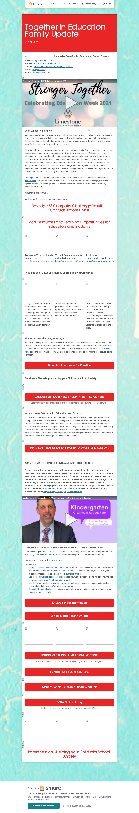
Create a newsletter (43, 805)
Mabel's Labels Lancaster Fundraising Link (69, 687)
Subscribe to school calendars (42, 589)
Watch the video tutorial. (59, 580)
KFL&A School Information (69, 602)
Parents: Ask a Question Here (69, 672)
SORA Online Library (69, 702)
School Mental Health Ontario (69, 615)
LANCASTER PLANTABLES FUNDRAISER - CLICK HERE (70, 396)
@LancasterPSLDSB (42, 72)
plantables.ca (30, 180)
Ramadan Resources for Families (69, 365)
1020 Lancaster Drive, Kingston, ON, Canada (53, 66)
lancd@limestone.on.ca (41, 60)
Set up (31, 568)
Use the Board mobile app (40, 583)
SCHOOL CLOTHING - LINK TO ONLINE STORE (69, 655)
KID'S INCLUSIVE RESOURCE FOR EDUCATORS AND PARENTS (69, 448)
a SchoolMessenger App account (49, 568)
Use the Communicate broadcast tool (45, 577)
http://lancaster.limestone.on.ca (48, 63)
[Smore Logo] (36, 4)
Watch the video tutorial (70, 574)
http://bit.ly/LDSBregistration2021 (39, 555)
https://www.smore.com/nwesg (39, 261)
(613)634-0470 (38, 69)
